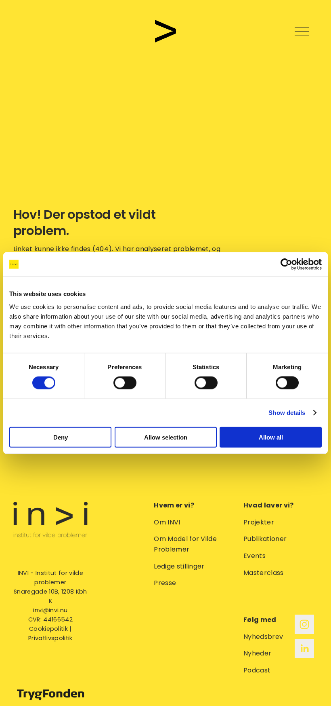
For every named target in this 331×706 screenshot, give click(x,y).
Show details (286, 412)
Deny (60, 436)
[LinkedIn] (304, 648)
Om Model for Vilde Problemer (185, 544)
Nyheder (257, 653)
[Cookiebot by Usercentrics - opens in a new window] (286, 264)
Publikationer (265, 538)
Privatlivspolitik (50, 638)
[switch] (124, 382)
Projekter (258, 522)
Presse (165, 583)
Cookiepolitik (48, 629)
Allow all (271, 436)
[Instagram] (304, 624)
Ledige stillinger (179, 566)
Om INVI (167, 522)
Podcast (256, 670)
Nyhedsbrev (263, 636)
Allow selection (165, 436)
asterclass (266, 572)
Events (254, 555)
